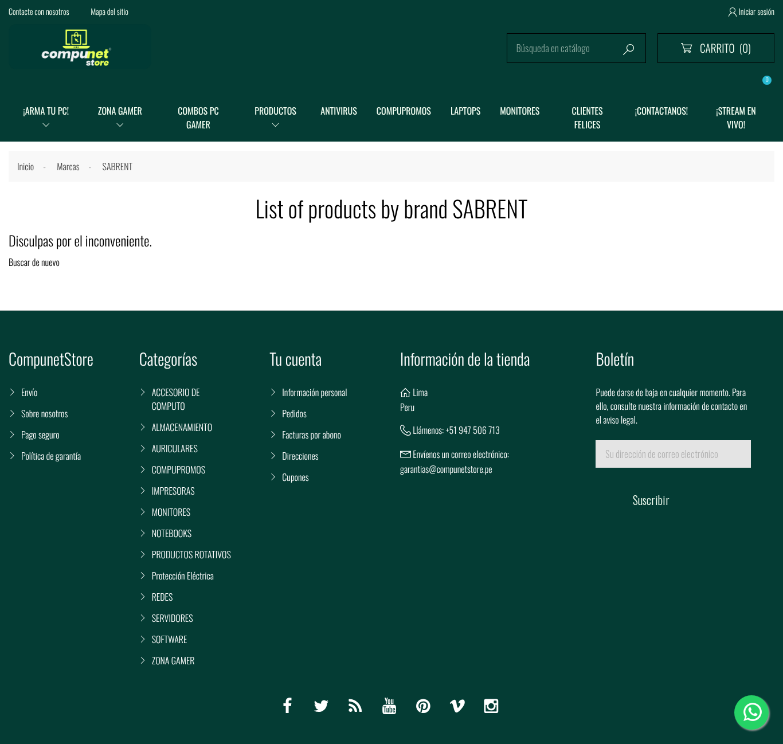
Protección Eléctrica (183, 575)
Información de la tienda (465, 359)
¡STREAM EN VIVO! (735, 117)
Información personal (314, 392)
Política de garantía (51, 456)
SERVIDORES (172, 618)
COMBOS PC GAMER (198, 117)
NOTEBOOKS (171, 533)
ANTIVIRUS (338, 111)
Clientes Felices (586, 117)
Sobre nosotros (44, 413)
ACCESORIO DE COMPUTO (176, 399)
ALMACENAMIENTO (182, 427)
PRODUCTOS (275, 111)
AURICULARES (175, 448)
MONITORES (519, 111)
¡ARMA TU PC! (46, 111)
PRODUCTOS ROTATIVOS (191, 554)
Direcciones (300, 456)
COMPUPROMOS (404, 111)
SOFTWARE (169, 639)
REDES (162, 597)
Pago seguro (40, 434)
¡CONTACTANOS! (661, 111)
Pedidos (294, 413)
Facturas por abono (311, 434)
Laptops (465, 111)
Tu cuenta (295, 359)
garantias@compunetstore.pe (446, 469)
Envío (29, 392)
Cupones (295, 477)
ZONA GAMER (120, 111)
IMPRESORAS (173, 491)
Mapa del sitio (109, 12)
